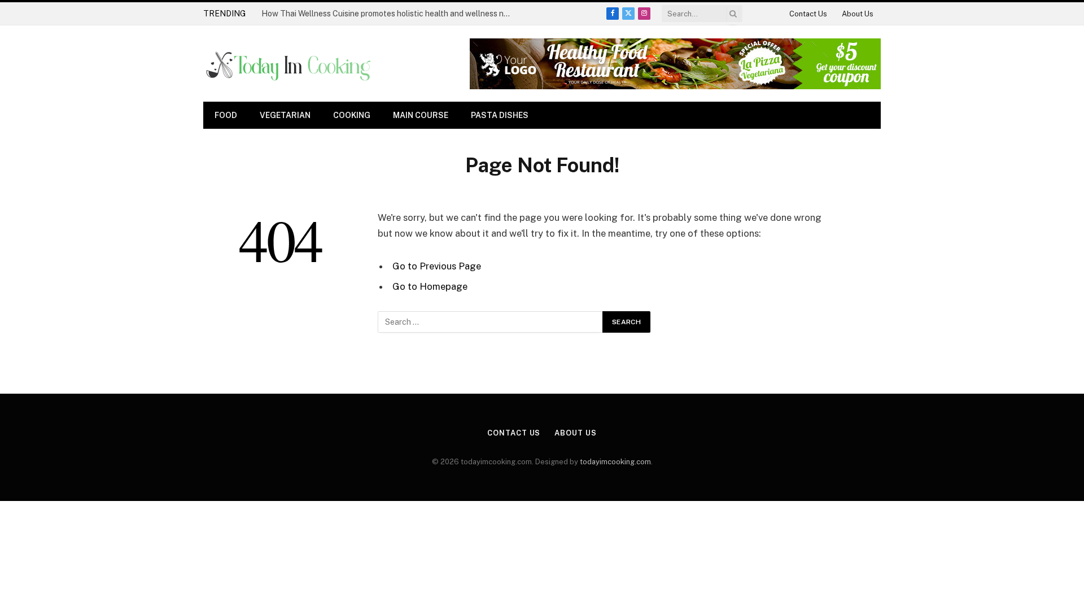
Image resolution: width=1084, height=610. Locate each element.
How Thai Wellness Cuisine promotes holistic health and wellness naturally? (388, 13)
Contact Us (808, 14)
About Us (857, 14)
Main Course (420, 115)
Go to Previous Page (436, 266)
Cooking (351, 115)
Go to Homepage (429, 286)
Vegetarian (285, 115)
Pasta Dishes (499, 115)
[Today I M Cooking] (289, 63)
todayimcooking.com (615, 461)
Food (226, 115)
